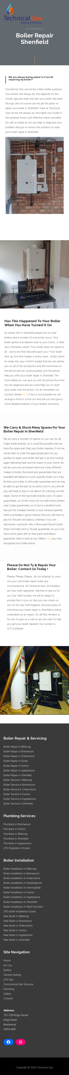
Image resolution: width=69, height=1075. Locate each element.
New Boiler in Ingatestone (18, 935)
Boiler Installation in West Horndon (23, 906)
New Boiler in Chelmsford (18, 925)
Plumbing (9, 989)
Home (7, 960)
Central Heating (12, 974)
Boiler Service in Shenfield (18, 803)
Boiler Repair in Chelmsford (19, 756)
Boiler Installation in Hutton (19, 892)
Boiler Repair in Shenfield (17, 775)
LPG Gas (8, 979)
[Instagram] (20, 1042)
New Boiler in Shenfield (16, 939)
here (24, 394)
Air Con (8, 965)
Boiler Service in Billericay (18, 780)
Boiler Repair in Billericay (17, 746)
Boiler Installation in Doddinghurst (23, 883)
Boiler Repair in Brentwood (19, 751)
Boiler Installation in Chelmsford (22, 878)
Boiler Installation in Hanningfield (22, 887)
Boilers (7, 970)
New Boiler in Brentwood (17, 921)
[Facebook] (8, 1042)
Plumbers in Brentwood (17, 824)
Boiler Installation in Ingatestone (22, 897)
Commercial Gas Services (18, 984)
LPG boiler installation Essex (20, 911)
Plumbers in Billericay (16, 833)
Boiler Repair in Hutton (16, 765)
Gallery (7, 993)
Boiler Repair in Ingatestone (19, 770)
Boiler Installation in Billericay (20, 868)
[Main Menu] (61, 13)
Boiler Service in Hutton (17, 794)
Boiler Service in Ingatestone (20, 798)
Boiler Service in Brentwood (19, 784)
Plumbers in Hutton (15, 829)
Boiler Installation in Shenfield (20, 902)
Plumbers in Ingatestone (17, 843)
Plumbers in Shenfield (16, 838)
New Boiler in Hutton (15, 930)
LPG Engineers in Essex (17, 848)
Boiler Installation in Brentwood (21, 873)
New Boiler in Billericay (16, 916)
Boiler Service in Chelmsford (20, 789)
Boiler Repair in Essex (16, 760)
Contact (8, 998)
